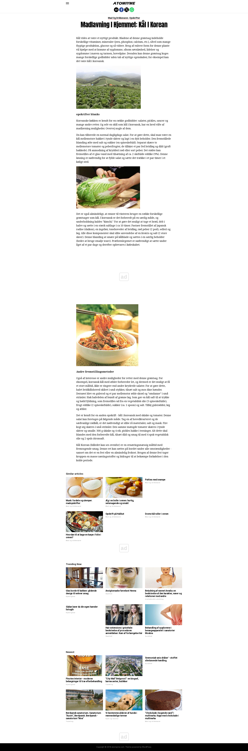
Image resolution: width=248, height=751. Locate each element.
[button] (67, 3)
